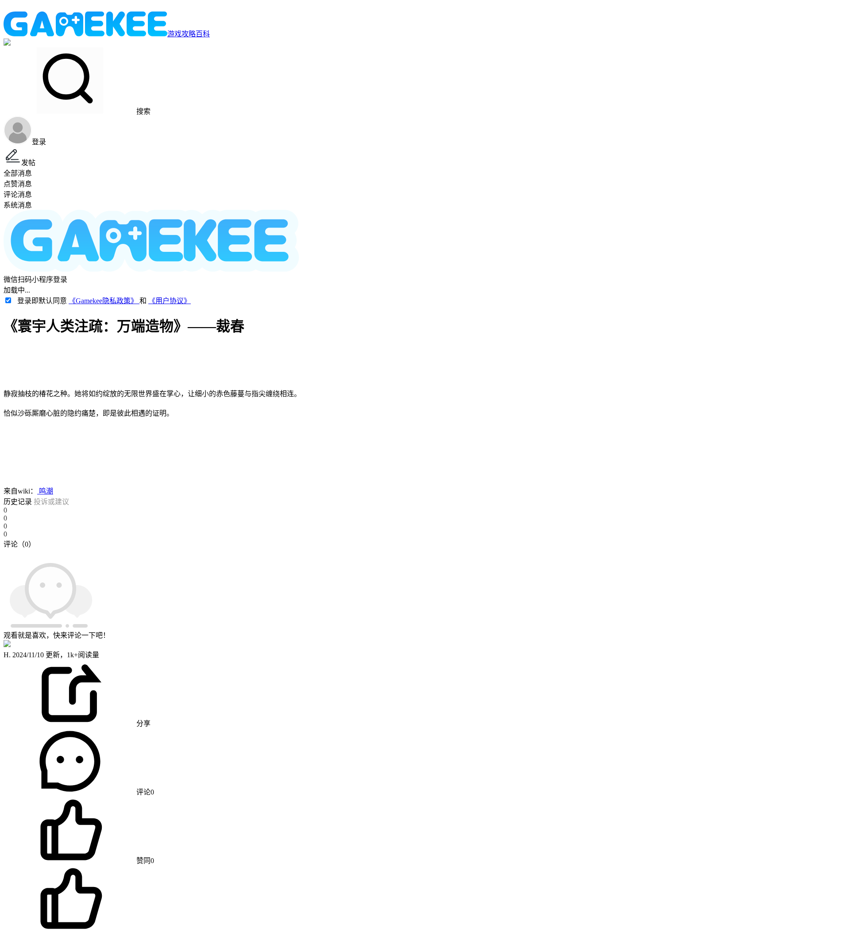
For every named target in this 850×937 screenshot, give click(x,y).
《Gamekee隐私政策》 (104, 301)
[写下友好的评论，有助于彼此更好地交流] (205, 553)
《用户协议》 (169, 301)
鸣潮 (45, 491)
